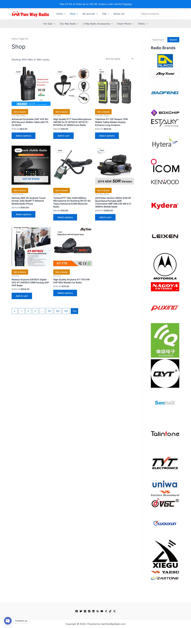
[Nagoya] (165, 286)
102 (58, 311)
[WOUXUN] (165, 523)
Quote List (119, 13)
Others (141, 23)
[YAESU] (165, 572)
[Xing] (106, 611)
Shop (72, 13)
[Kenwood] (165, 181)
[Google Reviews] (97, 611)
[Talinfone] (165, 433)
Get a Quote (20, 111)
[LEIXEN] (165, 236)
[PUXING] (165, 307)
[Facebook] (76, 611)
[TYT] (165, 463)
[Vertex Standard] (165, 493)
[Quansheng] (165, 340)
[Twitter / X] (114, 611)
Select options (23, 135)
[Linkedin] (93, 611)
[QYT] (165, 373)
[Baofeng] (165, 93)
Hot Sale (47, 23)
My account (88, 13)
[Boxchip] (165, 112)
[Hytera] (165, 142)
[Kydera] (165, 205)
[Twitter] (81, 611)
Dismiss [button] (128, 4)
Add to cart (63, 135)
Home (59, 13)
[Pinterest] (89, 611)
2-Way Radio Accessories (96, 23)
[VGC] (165, 502)
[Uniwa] (165, 484)
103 (66, 311)
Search (173, 39)
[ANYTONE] (165, 73)
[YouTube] (102, 611)
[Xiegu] (165, 553)
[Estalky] (165, 122)
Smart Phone (124, 23)
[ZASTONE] (165, 577)
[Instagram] (85, 611)
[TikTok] (110, 611)
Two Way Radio (68, 23)
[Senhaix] (165, 403)
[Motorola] (165, 266)
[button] (64, 13)
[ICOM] (165, 165)
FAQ (104, 13)
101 (49, 311)
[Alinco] (165, 60)
